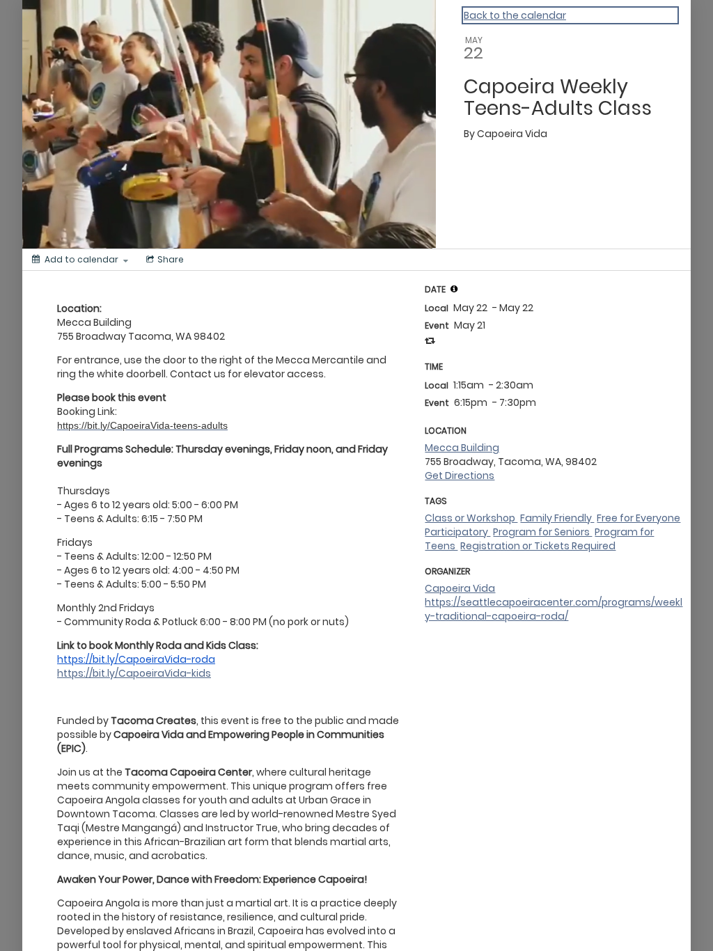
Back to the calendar (515, 15)
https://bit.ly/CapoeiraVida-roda (136, 659)
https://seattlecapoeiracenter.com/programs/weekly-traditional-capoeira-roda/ (553, 609)
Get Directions (459, 475)
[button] (453, 289)
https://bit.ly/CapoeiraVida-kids (134, 673)
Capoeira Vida (460, 588)
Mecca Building (462, 448)
